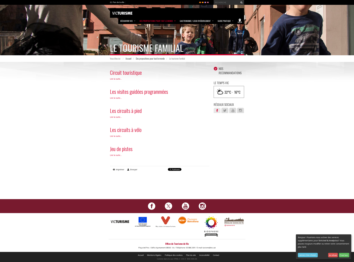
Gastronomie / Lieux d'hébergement (195, 20)
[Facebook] (151, 206)
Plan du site (191, 255)
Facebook (217, 110)
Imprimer (120, 169)
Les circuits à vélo (125, 129)
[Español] (203, 2)
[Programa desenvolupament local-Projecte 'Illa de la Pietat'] (143, 221)
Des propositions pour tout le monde (156, 20)
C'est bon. (344, 255)
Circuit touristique (126, 72)
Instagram (240, 110)
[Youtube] (185, 206)
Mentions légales (154, 255)
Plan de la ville (118, 2)
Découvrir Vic (126, 20)
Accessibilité (204, 255)
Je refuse (333, 255)
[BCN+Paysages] (188, 220)
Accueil (128, 58)
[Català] (200, 2)
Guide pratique (224, 20)
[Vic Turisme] (122, 12)
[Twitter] (168, 206)
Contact (216, 255)
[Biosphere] (211, 226)
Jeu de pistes (121, 149)
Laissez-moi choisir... (308, 255)
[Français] (205, 2)
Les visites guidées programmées (139, 91)
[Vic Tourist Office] (234, 221)
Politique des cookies (174, 255)
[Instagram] (202, 206)
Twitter (224, 110)
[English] (208, 2)
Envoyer (133, 169)
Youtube (232, 110)
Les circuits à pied (126, 110)
